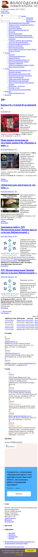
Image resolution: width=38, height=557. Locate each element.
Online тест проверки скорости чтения (21, 65)
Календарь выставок (15, 33)
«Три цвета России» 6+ (12, 353)
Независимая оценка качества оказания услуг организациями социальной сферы (20, 542)
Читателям (29, 18)
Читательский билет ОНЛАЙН (19, 23)
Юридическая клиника (16, 47)
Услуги (7, 68)
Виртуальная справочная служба (19, 74)
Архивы (7, 442)
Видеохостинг (9, 521)
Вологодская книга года (17, 93)
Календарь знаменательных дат (19, 60)
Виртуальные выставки (16, 67)
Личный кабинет (14, 26)
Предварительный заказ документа (20, 75)
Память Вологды (14, 58)
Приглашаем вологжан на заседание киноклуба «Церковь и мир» (18, 143)
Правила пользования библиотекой (20, 35)
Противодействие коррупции (14, 547)
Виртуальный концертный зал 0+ (20, 391)
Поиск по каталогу (16, 15)
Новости (11, 149)
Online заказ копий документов (19, 79)
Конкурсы (8, 91)
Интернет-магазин (15, 72)
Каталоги (12, 54)
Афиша (3, 179)
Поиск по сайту (6, 15)
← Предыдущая (6, 311)
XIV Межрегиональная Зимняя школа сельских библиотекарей (19, 271)
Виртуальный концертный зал (19, 30)
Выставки (12, 533)
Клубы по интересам (15, 46)
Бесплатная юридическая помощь (20, 89)
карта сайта (4, 11)
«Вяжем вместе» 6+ (11, 341)
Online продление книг (16, 77)
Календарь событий (15, 28)
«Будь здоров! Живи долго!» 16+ (19, 377)
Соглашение (19, 554)
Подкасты (12, 32)
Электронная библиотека (17, 56)
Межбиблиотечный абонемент (19, 81)
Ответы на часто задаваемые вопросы (21, 25)
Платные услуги (14, 88)
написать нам (5, 13)
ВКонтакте (8, 520)
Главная (23, 16)
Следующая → (6, 313)
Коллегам (8, 95)
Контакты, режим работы (31, 20)
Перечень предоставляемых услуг (20, 70)
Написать (18, 494)
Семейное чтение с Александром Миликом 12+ (20, 363)
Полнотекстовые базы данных (19, 61)
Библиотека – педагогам (17, 86)
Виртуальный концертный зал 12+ (20, 416)
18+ (9, 111)
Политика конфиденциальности (19, 44)
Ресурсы (7, 53)
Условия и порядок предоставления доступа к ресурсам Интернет (20, 41)
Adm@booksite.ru (10, 518)
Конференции (13, 536)
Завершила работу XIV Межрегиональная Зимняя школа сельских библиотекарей (19, 230)
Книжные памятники (16, 63)
